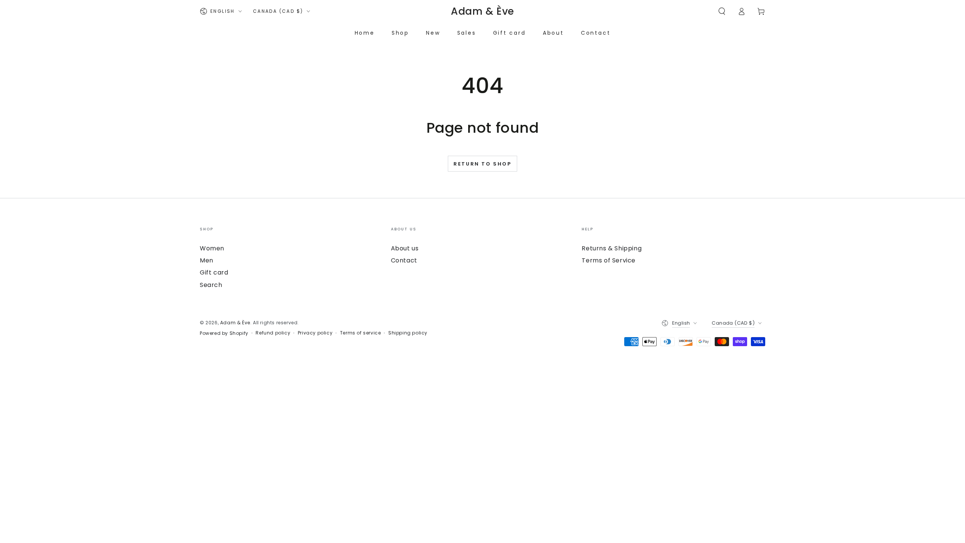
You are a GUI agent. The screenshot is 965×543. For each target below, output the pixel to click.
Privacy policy (315, 333)
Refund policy (273, 333)
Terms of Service (609, 260)
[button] (722, 11)
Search (211, 285)
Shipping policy (407, 333)
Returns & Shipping (612, 248)
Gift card (214, 272)
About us (405, 248)
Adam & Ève (235, 322)
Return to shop (482, 163)
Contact (404, 260)
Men (206, 260)
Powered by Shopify (224, 333)
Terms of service (360, 333)
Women (212, 248)
